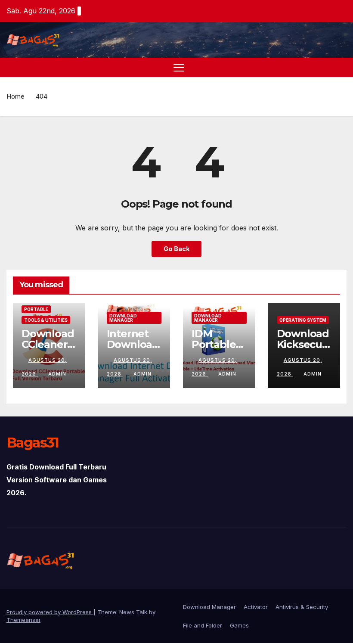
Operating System (302, 320)
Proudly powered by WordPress (49, 612)
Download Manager (123, 318)
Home (15, 96)
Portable (36, 309)
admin (57, 374)
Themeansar (23, 619)
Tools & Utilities (46, 320)
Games (239, 625)
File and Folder (202, 625)
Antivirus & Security (302, 606)
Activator (256, 606)
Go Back (176, 248)
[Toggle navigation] (178, 67)
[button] (341, 67)
